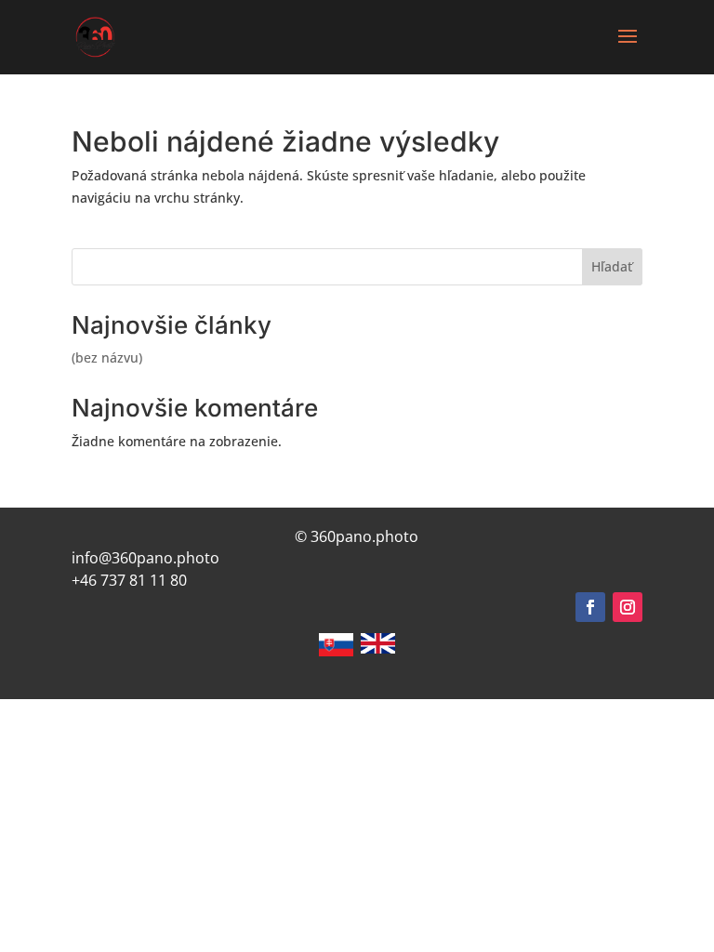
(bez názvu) (107, 357)
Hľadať (611, 266)
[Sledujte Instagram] (627, 607)
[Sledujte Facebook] (590, 607)
